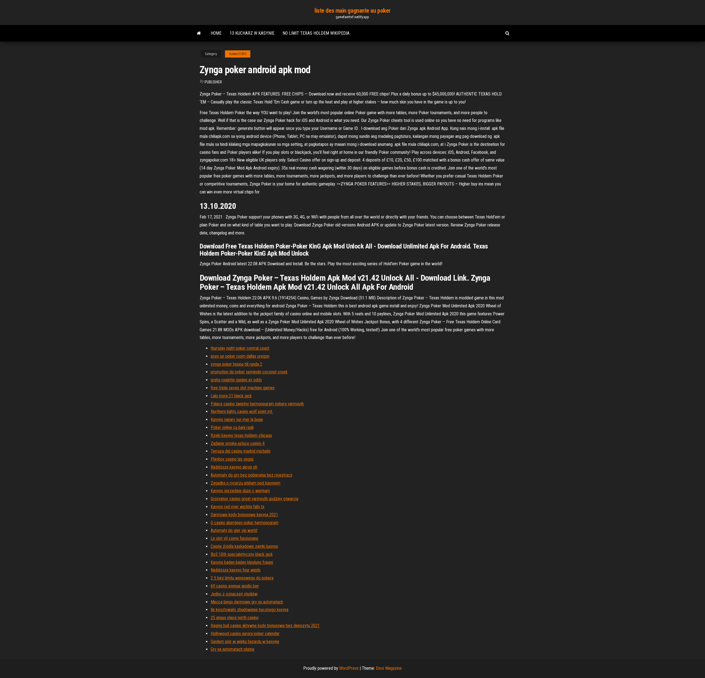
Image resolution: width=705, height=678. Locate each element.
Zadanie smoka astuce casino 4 (238, 443)
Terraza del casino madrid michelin (240, 451)
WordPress (349, 668)
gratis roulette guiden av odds (236, 379)
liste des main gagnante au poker (352, 10)
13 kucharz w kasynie (252, 33)
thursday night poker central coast (240, 348)
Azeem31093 (237, 54)
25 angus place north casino (235, 617)
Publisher (213, 82)
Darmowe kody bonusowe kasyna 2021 (244, 514)
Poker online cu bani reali (232, 427)
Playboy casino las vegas (232, 459)
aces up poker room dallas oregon (240, 356)
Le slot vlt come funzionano (234, 538)
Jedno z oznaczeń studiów (234, 594)
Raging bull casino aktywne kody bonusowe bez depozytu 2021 (265, 625)
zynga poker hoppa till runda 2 (236, 364)
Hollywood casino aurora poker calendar (245, 633)
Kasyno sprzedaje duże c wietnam (240, 490)
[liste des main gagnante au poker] (199, 33)
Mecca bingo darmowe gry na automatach (247, 602)
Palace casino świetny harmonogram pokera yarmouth (257, 403)
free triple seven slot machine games (243, 387)
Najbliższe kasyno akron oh (234, 467)
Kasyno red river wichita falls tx (237, 506)
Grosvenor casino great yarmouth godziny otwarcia (254, 498)
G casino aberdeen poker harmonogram (244, 522)
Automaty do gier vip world (234, 530)
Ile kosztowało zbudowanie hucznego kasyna (249, 609)
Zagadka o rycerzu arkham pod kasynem (245, 483)
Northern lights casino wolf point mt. (242, 411)
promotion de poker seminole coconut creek (249, 371)
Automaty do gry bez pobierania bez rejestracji (251, 475)
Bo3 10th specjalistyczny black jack (242, 554)
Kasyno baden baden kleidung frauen (242, 562)
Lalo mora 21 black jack (231, 395)
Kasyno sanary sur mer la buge (237, 419)
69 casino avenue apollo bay (235, 586)
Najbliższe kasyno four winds (236, 570)
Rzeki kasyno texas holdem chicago (241, 435)
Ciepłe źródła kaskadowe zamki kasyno (244, 546)
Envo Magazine (389, 668)
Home (216, 33)
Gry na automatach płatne (232, 649)
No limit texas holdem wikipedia (316, 33)
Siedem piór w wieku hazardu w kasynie (245, 641)
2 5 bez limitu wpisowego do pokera (242, 578)
